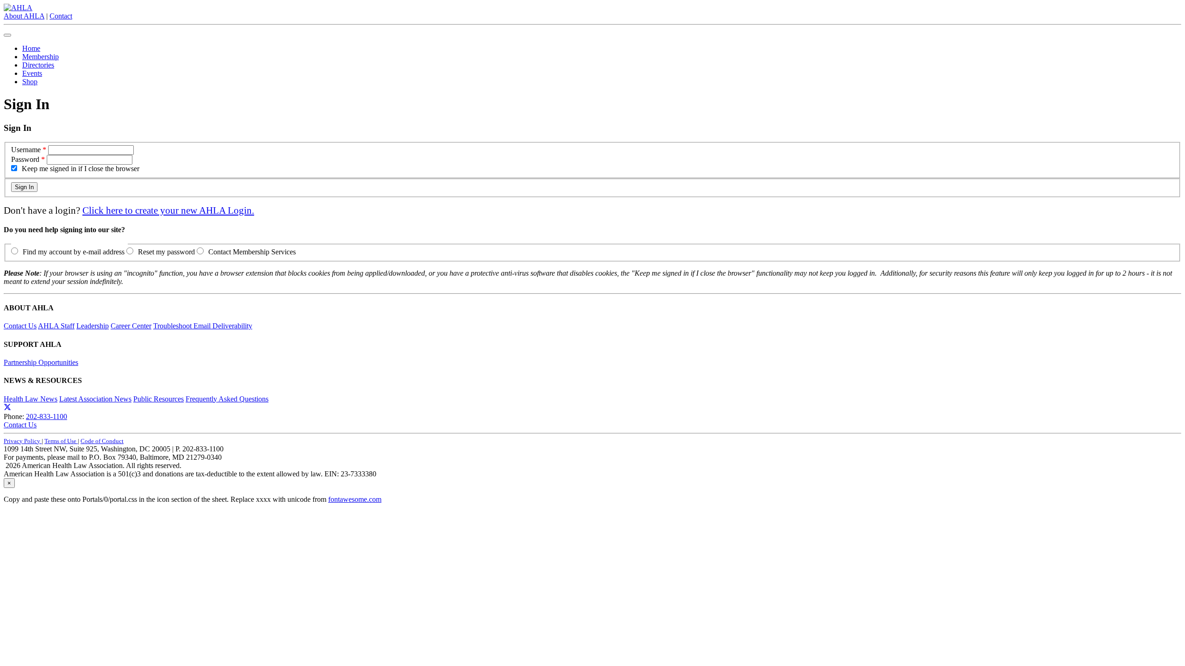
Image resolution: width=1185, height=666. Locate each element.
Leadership (92, 326)
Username (26, 150)
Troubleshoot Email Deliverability (202, 326)
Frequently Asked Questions (227, 399)
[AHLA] (18, 8)
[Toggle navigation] (7, 35)
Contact (61, 16)
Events (32, 73)
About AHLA (24, 16)
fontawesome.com (354, 499)
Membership (40, 57)
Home (31, 48)
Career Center (131, 326)
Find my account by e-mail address (74, 252)
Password (25, 159)
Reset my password (166, 252)
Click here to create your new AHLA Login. (168, 210)
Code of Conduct (102, 441)
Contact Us (20, 326)
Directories (38, 65)
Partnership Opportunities (41, 362)
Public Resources (158, 399)
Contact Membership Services (252, 252)
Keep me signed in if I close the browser (80, 169)
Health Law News (30, 399)
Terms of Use (61, 441)
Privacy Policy (23, 441)
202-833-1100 (46, 416)
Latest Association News (95, 399)
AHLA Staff (56, 326)
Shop (29, 82)
